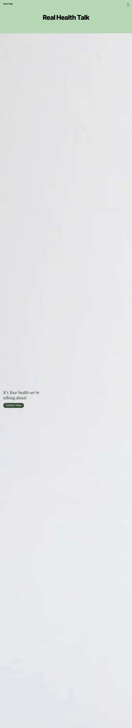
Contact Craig (13, 405)
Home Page (8, 4)
